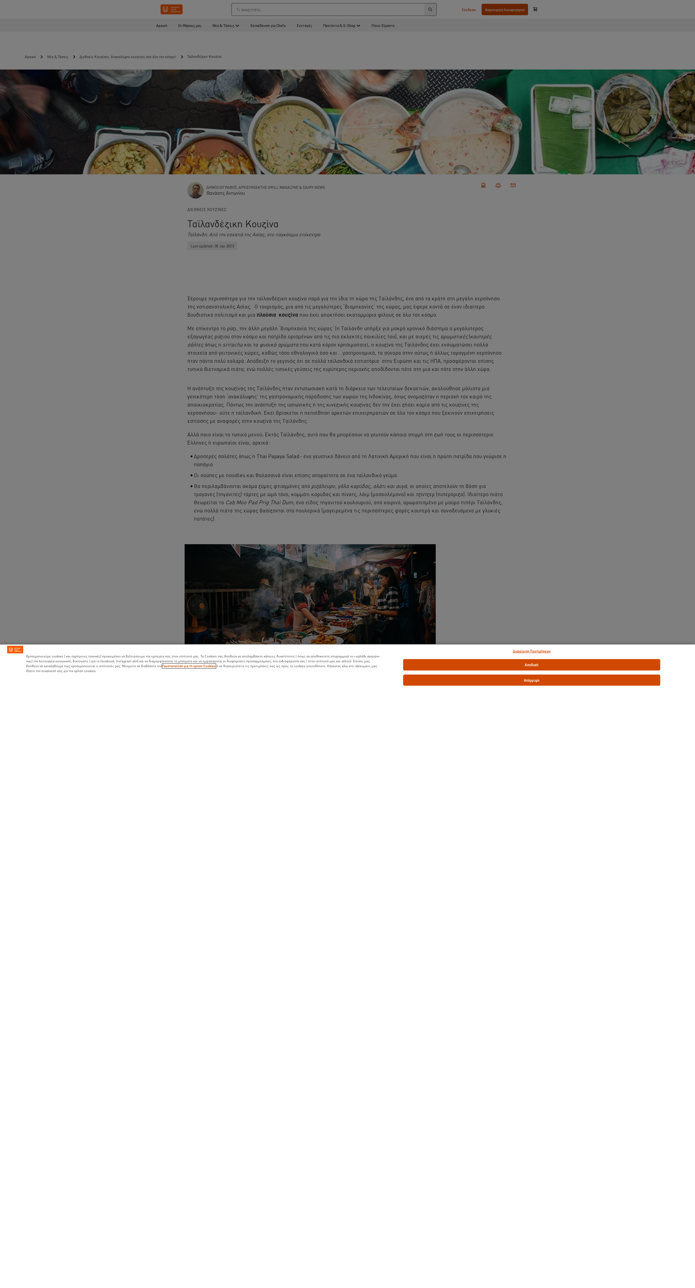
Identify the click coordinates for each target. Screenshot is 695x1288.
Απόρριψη (531, 680)
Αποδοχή (531, 664)
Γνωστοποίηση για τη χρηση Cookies (189, 666)
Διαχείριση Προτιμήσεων (532, 651)
